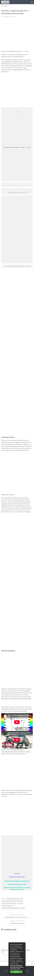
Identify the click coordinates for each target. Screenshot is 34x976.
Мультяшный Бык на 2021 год (9, 903)
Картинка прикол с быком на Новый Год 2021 (12, 901)
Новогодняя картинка (7, 905)
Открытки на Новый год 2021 (17, 884)
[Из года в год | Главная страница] (6, 2)
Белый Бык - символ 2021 (12, 898)
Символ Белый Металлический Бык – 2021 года (13, 908)
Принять (16, 971)
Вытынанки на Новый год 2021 (17, 876)
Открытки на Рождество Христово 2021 (17, 881)
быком (21, 898)
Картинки (4, 6)
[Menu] (32, 2)
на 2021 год (20, 903)
